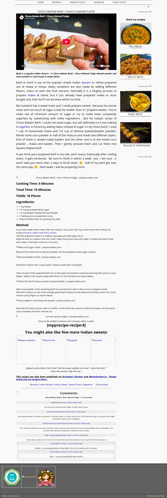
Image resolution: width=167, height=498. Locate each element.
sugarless (24, 127)
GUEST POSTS (119, 2)
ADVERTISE (99, 2)
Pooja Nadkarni (55, 444)
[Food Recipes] (29, 477)
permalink (103, 384)
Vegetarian (88, 384)
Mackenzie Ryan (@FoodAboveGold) (55, 423)
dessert (86, 82)
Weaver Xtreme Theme (158, 496)
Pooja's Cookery (13, 496)
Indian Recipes (46, 384)
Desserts (34, 384)
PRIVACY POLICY (77, 2)
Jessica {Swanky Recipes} (55, 412)
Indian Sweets (61, 384)
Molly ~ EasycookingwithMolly (55, 435)
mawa (32, 95)
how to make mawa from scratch (41, 232)
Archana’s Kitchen (72, 376)
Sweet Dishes (75, 384)
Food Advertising (142, 11)
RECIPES (56, 2)
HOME (41, 2)
